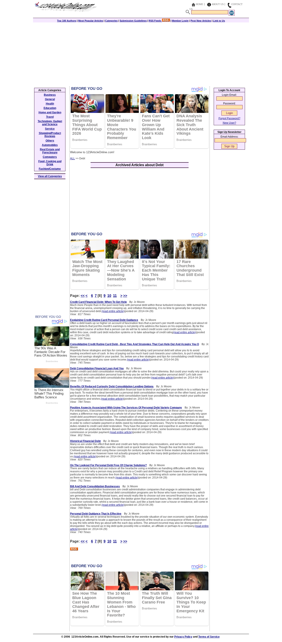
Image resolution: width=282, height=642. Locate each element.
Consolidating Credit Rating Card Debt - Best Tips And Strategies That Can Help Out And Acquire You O (134, 344)
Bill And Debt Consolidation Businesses (95, 486)
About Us (218, 4)
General (50, 99)
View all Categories (50, 176)
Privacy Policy (183, 636)
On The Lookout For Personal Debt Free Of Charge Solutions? (108, 465)
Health (50, 103)
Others (50, 140)
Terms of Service (209, 636)
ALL (72, 158)
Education (50, 108)
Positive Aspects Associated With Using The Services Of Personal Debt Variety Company (126, 407)
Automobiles (50, 145)
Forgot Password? (229, 118)
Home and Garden (50, 112)
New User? (229, 122)
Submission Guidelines (133, 20)
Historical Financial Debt (85, 441)
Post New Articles (201, 20)
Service (50, 128)
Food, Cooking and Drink (49, 163)
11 (115, 296)
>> (125, 296)
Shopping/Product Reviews (50, 135)
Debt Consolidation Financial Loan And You (97, 368)
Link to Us (219, 20)
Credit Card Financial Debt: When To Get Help (98, 302)
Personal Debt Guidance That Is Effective (95, 513)
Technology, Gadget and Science (50, 123)
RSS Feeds (155, 20)
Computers (50, 156)
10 (109, 296)
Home (199, 4)
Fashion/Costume (50, 168)
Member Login (180, 20)
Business (50, 94)
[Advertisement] (141, 53)
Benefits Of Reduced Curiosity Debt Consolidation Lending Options (112, 386)
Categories (111, 20)
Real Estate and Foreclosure (50, 151)
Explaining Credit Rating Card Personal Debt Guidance (104, 320)
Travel (50, 116)
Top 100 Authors (66, 20)
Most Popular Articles (90, 20)
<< (83, 296)
